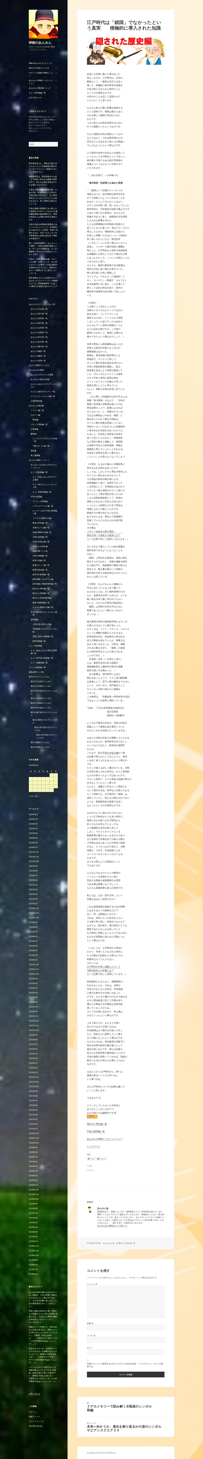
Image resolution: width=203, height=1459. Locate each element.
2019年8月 (33, 1208)
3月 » (37, 796)
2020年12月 (34, 1133)
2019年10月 (34, 1199)
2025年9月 (33, 866)
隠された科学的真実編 (42, 598)
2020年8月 (33, 1152)
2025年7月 (33, 875)
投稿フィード (34, 1416)
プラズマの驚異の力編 (42, 518)
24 (31, 790)
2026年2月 (33, 842)
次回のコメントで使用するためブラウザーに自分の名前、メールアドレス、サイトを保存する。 (125, 1365)
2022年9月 (33, 1035)
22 (52, 786)
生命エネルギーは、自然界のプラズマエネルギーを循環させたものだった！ (43, 1351)
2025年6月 (33, 880)
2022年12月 (34, 1021)
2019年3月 (33, 1232)
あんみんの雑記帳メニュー (40, 88)
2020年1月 (33, 1185)
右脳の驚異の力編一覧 (42, 532)
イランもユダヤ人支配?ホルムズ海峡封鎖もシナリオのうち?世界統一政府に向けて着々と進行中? (42, 1370)
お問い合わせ (34, 1394)
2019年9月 (33, 1203)
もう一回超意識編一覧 (42, 492)
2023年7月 (33, 988)
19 (39, 786)
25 (35, 790)
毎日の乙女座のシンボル (39, 68)
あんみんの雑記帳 (36, 405)
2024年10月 (34, 917)
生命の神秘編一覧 (40, 555)
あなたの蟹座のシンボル (39, 365)
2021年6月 (33, 1105)
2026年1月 (33, 847)
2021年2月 (33, 1124)
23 (56, 786)
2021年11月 (34, 1082)
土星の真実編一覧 (40, 537)
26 (39, 790)
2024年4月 (33, 945)
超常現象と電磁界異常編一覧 (45, 584)
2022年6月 (33, 1049)
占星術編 (34, 429)
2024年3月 (33, 950)
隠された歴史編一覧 (41, 588)
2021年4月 (33, 1114)
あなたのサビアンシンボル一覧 (42, 304)
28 (47, 790)
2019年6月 (33, 1218)
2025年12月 (34, 852)
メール (91, 1335)
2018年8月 (33, 1264)
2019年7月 (33, 1213)
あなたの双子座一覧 (39, 313)
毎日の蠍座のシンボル (40, 742)
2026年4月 (33, 833)
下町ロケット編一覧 (41, 446)
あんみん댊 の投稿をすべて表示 (111, 1225)
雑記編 (33, 450)
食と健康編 (35, 455)
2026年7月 (33, 819)
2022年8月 (33, 1039)
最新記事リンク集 (40, 551)
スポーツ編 (35, 415)
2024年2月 (33, 955)
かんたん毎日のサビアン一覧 (43, 391)
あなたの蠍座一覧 (38, 356)
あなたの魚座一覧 (38, 360)
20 (43, 786)
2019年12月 (34, 1189)
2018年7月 (33, 1269)
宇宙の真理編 (36, 496)
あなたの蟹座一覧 (38, 351)
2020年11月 (34, 1138)
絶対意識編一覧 (39, 641)
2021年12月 (34, 1077)
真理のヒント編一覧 (41, 565)
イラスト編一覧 (37, 410)
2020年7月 (33, 1157)
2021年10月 (34, 1086)
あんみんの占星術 (36, 370)
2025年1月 (33, 903)
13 (43, 782)
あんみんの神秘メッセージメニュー (41, 81)
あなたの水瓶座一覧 (39, 332)
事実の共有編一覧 (40, 523)
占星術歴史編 (36, 401)
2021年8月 (33, 1096)
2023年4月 (33, 1002)
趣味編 (33, 433)
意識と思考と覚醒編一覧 (43, 636)
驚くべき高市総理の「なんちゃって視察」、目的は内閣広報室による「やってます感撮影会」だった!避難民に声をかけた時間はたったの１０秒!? (43, 249)
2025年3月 (33, 894)
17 (31, 786)
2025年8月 (33, 870)
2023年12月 (34, 964)
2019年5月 (33, 1222)
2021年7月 (33, 1100)
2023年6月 (33, 992)
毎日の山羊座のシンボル (41, 698)
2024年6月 (33, 936)
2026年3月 (33, 838)
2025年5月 (33, 885)
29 (52, 790)
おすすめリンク (35, 97)
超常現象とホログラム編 (43, 579)
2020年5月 (33, 1166)
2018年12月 (34, 1246)
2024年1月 (33, 960)
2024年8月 (33, 927)
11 (35, 782)
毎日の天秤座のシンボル (41, 686)
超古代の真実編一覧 (41, 574)
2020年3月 (33, 1175)
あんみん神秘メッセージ (39, 460)
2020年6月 (33, 1161)
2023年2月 (33, 1011)
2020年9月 (33, 1147)
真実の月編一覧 (39, 560)
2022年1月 (33, 1072)
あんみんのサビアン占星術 (42, 374)
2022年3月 (33, 1063)
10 (31, 782)
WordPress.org (35, 1426)
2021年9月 (33, 1091)
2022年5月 (33, 1053)
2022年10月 (34, 1030)
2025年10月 (34, 861)
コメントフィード (36, 1421)
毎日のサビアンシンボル (39, 676)
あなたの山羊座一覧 (39, 327)
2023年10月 (34, 974)
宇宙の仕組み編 (110, 752)
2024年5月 (33, 941)
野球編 (35, 419)
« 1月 (31, 796)
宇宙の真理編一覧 (96, 1131)
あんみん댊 (109, 1243)
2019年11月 (34, 1194)
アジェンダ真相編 (40, 501)
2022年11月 (34, 1025)
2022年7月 (33, 1044)
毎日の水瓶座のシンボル (41, 703)
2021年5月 (33, 1110)
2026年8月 (33, 814)
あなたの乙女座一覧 (39, 309)
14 (47, 782)
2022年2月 (33, 1067)
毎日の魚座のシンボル (40, 747)
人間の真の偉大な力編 (42, 624)
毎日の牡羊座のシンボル (41, 707)
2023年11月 (34, 969)
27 (43, 790)
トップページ (93, 1146)
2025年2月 (33, 899)
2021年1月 (33, 1128)
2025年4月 (33, 889)
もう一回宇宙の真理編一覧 (42, 658)
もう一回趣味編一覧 (39, 662)
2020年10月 (34, 1142)
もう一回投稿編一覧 (37, 92)
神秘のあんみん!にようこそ (40, 63)
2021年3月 (33, 1119)
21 (47, 786)
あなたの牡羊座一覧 (39, 342)
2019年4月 (33, 1227)
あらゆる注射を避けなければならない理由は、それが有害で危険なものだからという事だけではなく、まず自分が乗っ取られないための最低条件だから (43, 1298)
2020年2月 (33, 1180)
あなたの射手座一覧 (39, 323)
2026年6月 (33, 824)
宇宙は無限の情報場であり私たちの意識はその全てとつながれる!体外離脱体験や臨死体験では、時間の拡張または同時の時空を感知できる (43, 214)
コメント (92, 1284)
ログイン (32, 1412)
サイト (90, 1347)
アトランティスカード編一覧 (43, 396)
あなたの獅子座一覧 (39, 346)
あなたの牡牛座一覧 (39, 337)
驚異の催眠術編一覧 (41, 602)
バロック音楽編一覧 (39, 424)
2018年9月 (33, 1260)
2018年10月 (34, 1255)
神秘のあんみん (40, 42)
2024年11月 (34, 913)
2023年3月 (33, 1006)
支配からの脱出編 (40, 546)
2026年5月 (33, 828)
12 (39, 782)
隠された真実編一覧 (41, 593)
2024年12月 (34, 908)
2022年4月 (33, 1058)
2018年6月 (33, 1274)
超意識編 (34, 619)
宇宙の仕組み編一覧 (41, 541)
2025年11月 (34, 856)
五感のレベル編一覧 (41, 527)
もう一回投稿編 (35, 645)
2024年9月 (33, 922)
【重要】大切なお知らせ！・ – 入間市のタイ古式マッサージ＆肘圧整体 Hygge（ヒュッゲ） (43, 1378)
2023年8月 (33, 983)
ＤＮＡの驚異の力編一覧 (43, 607)
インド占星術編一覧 (37, 667)
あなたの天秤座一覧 (39, 318)
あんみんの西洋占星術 (40, 379)
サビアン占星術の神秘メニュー (41, 74)
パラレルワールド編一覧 (43, 506)
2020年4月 (33, 1171)
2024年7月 (33, 931)
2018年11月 (34, 1250)
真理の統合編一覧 (40, 569)
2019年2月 (33, 1236)
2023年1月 (33, 1016)
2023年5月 (33, 997)
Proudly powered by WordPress (101, 1452)
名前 (90, 1323)
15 (52, 782)
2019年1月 (33, 1241)
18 (35, 786)
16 (56, 782)
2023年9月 (33, 978)
